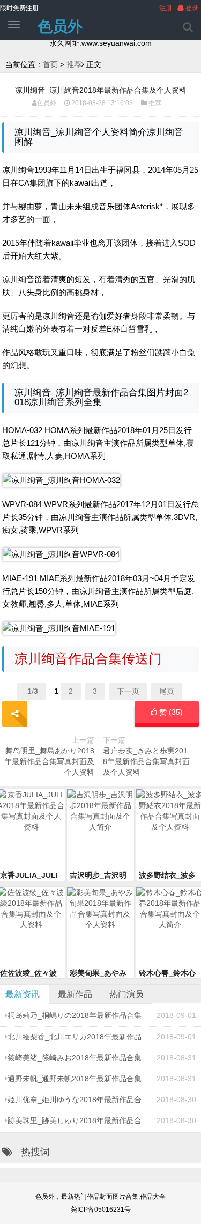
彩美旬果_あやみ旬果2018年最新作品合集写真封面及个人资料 (100, 973)
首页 (50, 64)
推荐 (73, 64)
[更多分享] (14, 714)
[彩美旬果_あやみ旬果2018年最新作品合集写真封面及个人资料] (101, 927)
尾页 (166, 691)
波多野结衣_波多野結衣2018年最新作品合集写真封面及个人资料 (169, 876)
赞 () (170, 712)
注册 (165, 8)
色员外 (60, 26)
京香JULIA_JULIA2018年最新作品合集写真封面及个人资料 (30, 876)
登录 (191, 8)
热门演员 (126, 994)
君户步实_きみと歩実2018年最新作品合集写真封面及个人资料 (146, 761)
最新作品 (75, 994)
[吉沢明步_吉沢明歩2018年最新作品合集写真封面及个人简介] (101, 829)
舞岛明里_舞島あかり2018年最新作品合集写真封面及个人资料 (49, 761)
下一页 (128, 691)
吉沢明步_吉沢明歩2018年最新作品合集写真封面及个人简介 (100, 876)
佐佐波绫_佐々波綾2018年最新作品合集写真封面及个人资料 (30, 973)
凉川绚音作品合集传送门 (88, 658)
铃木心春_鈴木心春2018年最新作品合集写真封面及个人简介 (169, 973)
